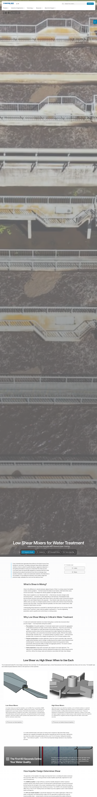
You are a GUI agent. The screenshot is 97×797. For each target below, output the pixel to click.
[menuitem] (6, 8)
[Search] (63, 3)
